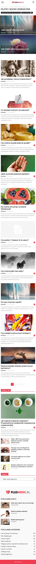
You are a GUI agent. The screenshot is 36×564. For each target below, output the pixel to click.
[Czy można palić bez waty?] (18, 260)
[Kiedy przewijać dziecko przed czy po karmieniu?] (18, 355)
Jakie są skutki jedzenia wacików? (15, 174)
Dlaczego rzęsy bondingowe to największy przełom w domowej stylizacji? (20, 449)
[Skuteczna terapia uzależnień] (5, 513)
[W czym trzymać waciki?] (18, 291)
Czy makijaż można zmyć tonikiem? (16, 333)
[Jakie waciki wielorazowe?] (18, 29)
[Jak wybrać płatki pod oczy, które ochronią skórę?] (5, 459)
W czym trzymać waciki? (11, 302)
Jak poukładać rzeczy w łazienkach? (16, 79)
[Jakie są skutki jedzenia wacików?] (18, 163)
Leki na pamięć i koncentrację (9, 533)
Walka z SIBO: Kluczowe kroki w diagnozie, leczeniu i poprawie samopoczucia (20, 440)
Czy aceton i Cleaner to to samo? (15, 240)
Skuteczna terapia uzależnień (19, 511)
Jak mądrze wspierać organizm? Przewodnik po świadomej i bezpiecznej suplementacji (18, 423)
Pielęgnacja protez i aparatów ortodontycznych (14, 544)
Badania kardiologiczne (17, 519)
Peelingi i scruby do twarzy (8, 546)
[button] (33, 2)
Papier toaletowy (26, 12)
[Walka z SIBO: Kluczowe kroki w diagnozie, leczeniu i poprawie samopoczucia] (5, 441)
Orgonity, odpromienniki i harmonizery (11, 12)
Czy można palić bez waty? (12, 271)
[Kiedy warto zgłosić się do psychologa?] (5, 505)
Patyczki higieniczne (6, 554)
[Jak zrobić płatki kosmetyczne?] (18, 49)
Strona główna (4, 7)
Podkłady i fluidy (5, 551)
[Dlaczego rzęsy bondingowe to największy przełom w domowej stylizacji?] (5, 450)
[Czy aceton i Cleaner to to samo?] (18, 229)
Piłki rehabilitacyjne (6, 536)
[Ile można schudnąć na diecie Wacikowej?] (18, 196)
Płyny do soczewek (6, 549)
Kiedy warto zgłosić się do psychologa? (22, 503)
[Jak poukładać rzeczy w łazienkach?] (18, 68)
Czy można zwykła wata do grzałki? (15, 143)
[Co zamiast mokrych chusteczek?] (18, 99)
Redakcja (3, 32)
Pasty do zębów (5, 538)
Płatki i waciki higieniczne (8, 27)
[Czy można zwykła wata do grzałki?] (18, 132)
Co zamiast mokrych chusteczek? (15, 110)
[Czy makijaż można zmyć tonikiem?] (18, 322)
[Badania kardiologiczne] (5, 522)
